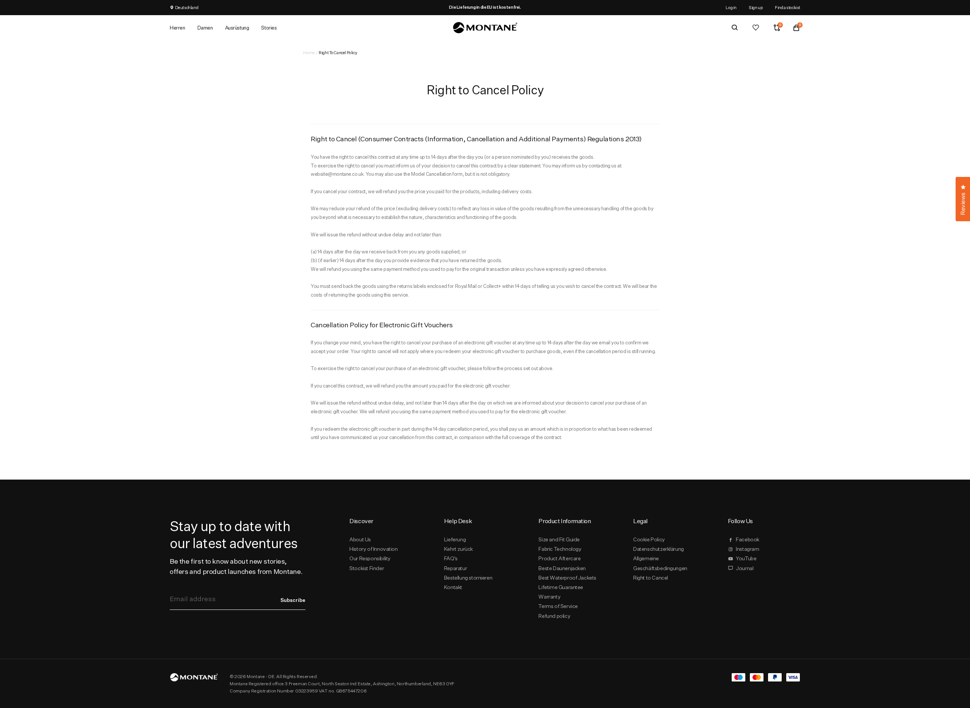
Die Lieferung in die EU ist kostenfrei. (485, 7)
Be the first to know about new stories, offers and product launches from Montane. (236, 566)
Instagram (747, 549)
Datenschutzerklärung (658, 549)
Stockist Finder (366, 568)
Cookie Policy (649, 539)
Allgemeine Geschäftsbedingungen (660, 563)
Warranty (549, 597)
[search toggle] (735, 27)
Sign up (756, 7)
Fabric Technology (559, 549)
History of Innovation (373, 549)
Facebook (747, 539)
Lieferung (455, 539)
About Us (360, 539)
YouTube (746, 558)
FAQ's (451, 558)
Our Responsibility (370, 558)
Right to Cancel (650, 578)
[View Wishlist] (756, 27)
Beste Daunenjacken (562, 568)
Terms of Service (557, 606)
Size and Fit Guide (559, 539)
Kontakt (453, 587)
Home (308, 52)
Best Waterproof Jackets (567, 578)
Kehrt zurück (458, 549)
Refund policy (554, 616)
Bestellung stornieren (468, 578)
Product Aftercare (559, 558)
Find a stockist (787, 7)
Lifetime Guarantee (560, 587)
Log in (731, 7)
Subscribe (292, 600)
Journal (744, 568)
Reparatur (455, 568)
